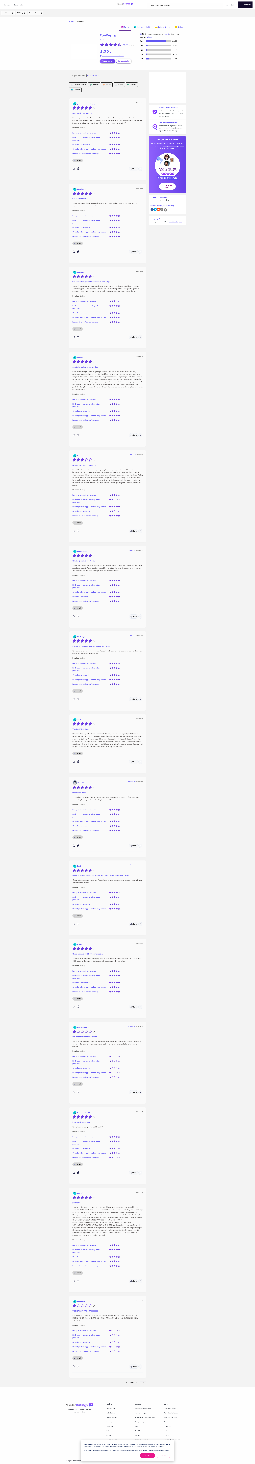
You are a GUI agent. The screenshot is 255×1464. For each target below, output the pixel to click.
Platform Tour (110, 1408)
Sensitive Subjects (105, 40)
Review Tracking (111, 1440)
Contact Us (167, 1426)
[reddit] (158, 210)
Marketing (138, 1435)
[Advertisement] (167, 87)
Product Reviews (111, 1417)
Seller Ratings (110, 1413)
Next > (143, 1383)
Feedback (109, 1435)
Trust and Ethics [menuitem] (18, 5)
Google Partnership (170, 1408)
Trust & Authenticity (170, 1417)
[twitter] (155, 210)
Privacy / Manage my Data (172, 1440)
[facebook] (152, 210)
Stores (71, 21)
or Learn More (169, 148)
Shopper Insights (140, 1422)
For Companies (245, 4)
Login (165, 1431)
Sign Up (166, 1435)
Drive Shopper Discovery (143, 1408)
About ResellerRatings (171, 1413)
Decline (163, 1455)
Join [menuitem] (227, 5)
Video (108, 1431)
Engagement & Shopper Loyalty (145, 1417)
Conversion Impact (141, 1413)
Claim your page (167, 186)
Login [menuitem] (232, 5)
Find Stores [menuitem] (7, 5)
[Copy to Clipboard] (165, 209)
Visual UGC (110, 1426)
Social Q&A (110, 1422)
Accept (147, 1455)
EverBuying (108, 35)
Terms (166, 1422)
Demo (137, 1426)
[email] (161, 210)
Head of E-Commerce (142, 1440)
